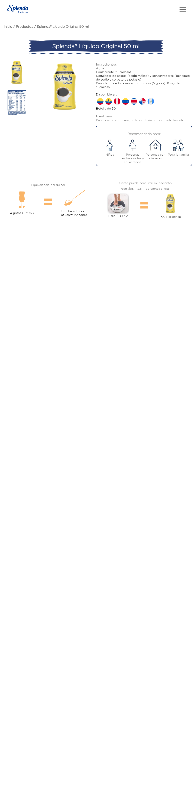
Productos (24, 26)
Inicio (8, 26)
